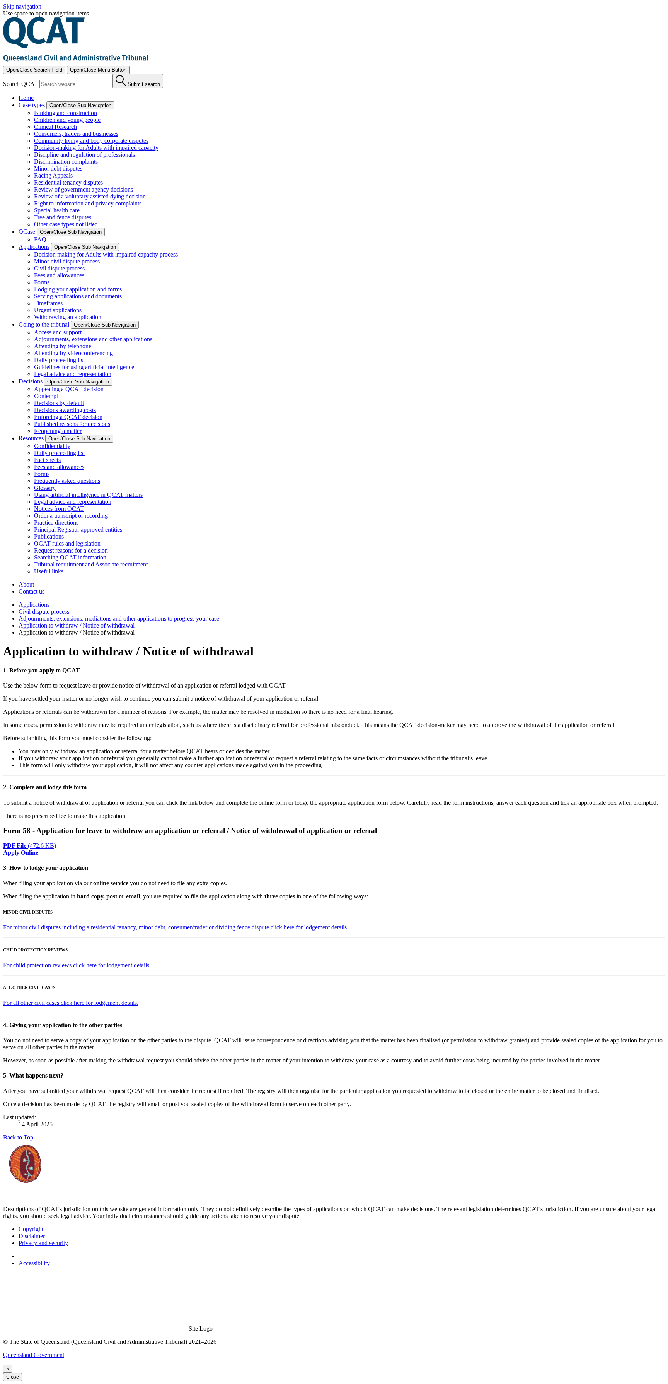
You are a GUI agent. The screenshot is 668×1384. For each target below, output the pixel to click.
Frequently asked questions (67, 480)
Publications (49, 536)
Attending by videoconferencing (73, 353)
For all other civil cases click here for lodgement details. (70, 1002)
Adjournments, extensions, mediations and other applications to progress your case (119, 618)
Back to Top (18, 1137)
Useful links (48, 571)
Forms (41, 282)
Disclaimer (32, 1236)
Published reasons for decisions (72, 424)
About (26, 584)
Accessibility (34, 1263)
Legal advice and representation (72, 374)
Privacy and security (43, 1243)
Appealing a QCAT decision (69, 389)
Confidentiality (52, 446)
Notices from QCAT (59, 508)
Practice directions (56, 522)
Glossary (45, 487)
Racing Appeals (53, 175)
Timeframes (48, 303)
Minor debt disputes (58, 168)
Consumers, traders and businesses (76, 133)
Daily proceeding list (59, 360)
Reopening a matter (58, 431)
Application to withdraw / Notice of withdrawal (77, 625)
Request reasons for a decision (71, 550)
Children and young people (67, 119)
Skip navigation (22, 6)
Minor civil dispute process (67, 261)
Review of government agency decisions (83, 189)
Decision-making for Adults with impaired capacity (96, 147)
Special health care (57, 210)
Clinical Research (55, 126)
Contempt (46, 396)
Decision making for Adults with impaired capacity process (106, 254)
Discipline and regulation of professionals (84, 154)
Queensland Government (33, 1354)
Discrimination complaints (66, 161)
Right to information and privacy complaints (87, 203)
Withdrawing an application (67, 317)
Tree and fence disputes (62, 217)
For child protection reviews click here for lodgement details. (77, 965)
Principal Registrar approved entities (78, 529)
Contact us (31, 591)
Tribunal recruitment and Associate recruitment (91, 564)
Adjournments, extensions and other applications (93, 339)
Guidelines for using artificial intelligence (84, 367)
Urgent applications (58, 310)
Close (12, 1377)
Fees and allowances (59, 275)
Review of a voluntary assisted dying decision (90, 196)
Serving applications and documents (78, 296)
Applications (34, 604)
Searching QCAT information (70, 557)
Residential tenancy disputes (68, 182)
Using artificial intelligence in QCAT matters (88, 494)
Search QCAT (20, 83)
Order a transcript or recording (71, 515)
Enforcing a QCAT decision (68, 417)
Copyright (31, 1229)
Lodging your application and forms (78, 289)
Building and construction (65, 112)
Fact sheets (47, 460)
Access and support (58, 332)
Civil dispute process (59, 268)
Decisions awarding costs (65, 410)
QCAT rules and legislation (67, 543)
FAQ (40, 239)
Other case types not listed (66, 224)
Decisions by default (59, 403)
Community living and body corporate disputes (91, 140)
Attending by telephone (62, 346)
